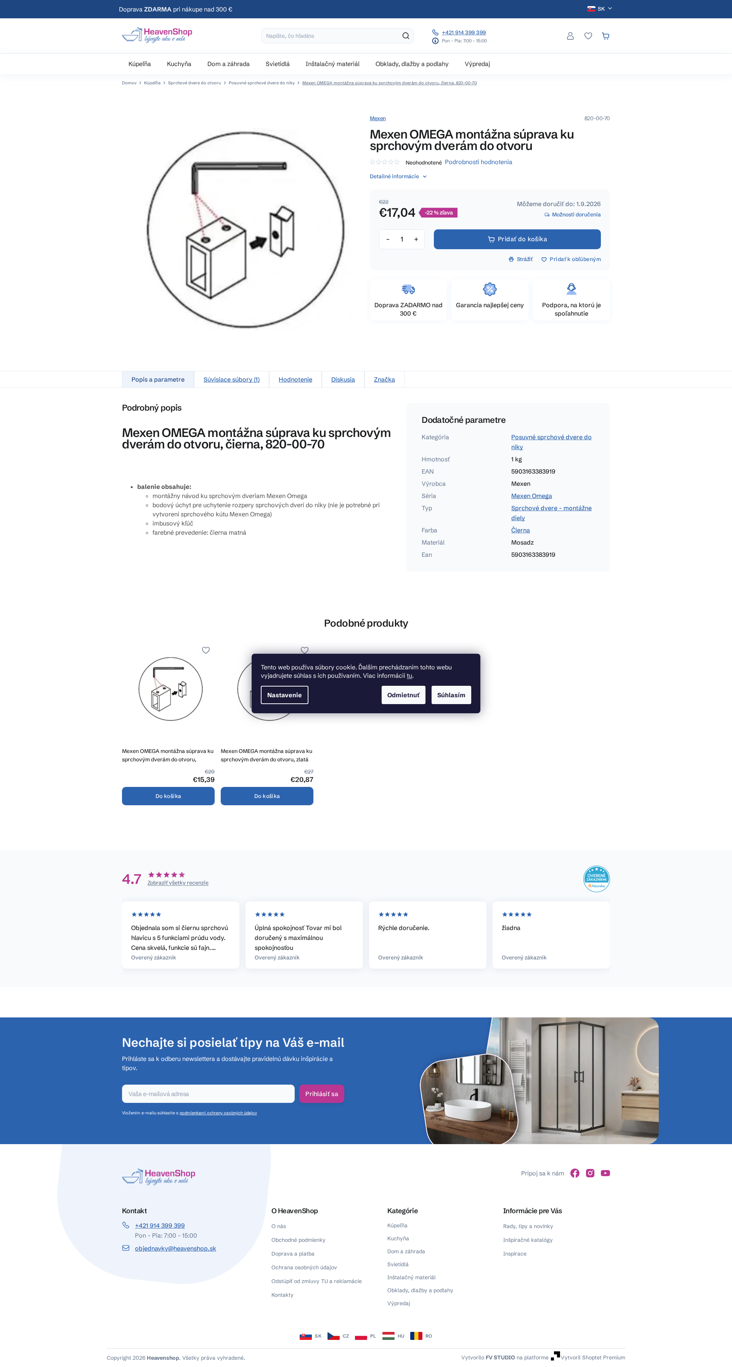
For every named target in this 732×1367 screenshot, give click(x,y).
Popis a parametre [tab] (158, 379)
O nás (278, 1226)
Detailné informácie (394, 176)
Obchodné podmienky (298, 1239)
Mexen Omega (531, 496)
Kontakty (282, 1294)
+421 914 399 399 (464, 32)
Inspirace (515, 1253)
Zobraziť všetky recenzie (178, 882)
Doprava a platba (293, 1253)
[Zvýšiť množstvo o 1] (416, 239)
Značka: (378, 118)
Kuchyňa (398, 1238)
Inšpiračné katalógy (528, 1239)
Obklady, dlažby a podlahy (420, 1290)
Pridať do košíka (522, 239)
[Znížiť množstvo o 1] (388, 239)
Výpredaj (398, 1303)
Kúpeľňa (397, 1225)
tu (409, 675)
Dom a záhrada (406, 1251)
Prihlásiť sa (321, 1094)
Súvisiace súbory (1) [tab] (232, 379)
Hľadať (406, 36)
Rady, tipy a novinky (528, 1226)
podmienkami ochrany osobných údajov (218, 1113)
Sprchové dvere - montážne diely (551, 513)
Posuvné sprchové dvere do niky (551, 442)
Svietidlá (398, 1264)
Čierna (520, 530)
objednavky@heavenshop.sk (175, 1248)
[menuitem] (139, 63)
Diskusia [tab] (343, 379)
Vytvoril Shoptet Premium (593, 1357)
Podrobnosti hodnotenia (478, 162)
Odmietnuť (403, 695)
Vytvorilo (488, 1357)
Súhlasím (451, 695)
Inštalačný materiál (411, 1277)
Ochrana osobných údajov (304, 1267)
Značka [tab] (384, 379)
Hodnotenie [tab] (295, 379)
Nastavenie (284, 695)
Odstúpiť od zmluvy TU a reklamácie (316, 1281)
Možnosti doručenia (576, 214)
